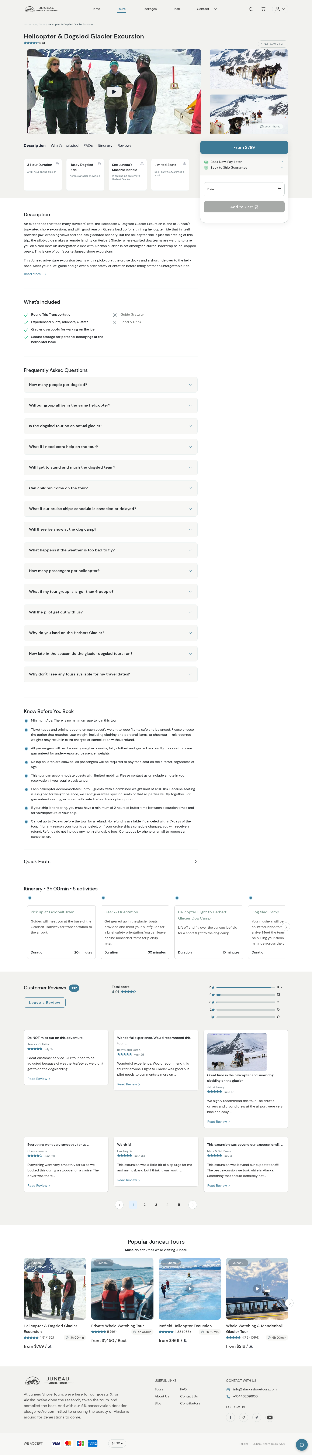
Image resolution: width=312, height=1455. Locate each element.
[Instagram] (243, 1417)
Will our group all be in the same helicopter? (69, 405)
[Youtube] (270, 1417)
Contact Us (189, 1396)
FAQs (88, 145)
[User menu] (280, 9)
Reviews (125, 145)
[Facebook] (230, 1417)
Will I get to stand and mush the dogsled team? (72, 467)
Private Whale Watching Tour (117, 1325)
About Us (162, 1396)
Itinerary (105, 145)
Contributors (190, 1403)
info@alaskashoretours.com (254, 1389)
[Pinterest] (256, 1417)
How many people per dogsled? (58, 384)
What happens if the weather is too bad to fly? (72, 550)
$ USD (116, 1443)
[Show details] (282, 162)
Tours (42, 24)
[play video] (114, 92)
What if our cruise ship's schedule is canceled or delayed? (82, 508)
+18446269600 (245, 1396)
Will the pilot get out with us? (56, 612)
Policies (244, 1444)
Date (210, 189)
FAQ (183, 1389)
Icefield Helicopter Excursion (185, 1325)
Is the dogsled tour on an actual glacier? (65, 425)
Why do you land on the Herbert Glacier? (66, 632)
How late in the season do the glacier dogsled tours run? (80, 653)
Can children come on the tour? (58, 488)
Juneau (36, 1263)
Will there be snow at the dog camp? (62, 529)
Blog (158, 1403)
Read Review (38, 1078)
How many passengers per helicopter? (64, 570)
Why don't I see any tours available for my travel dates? (79, 674)
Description (35, 145)
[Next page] (192, 1205)
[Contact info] (215, 9)
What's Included (65, 145)
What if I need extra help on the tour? (63, 446)
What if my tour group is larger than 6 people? (71, 591)
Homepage (30, 24)
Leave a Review (44, 1002)
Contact (203, 9)
